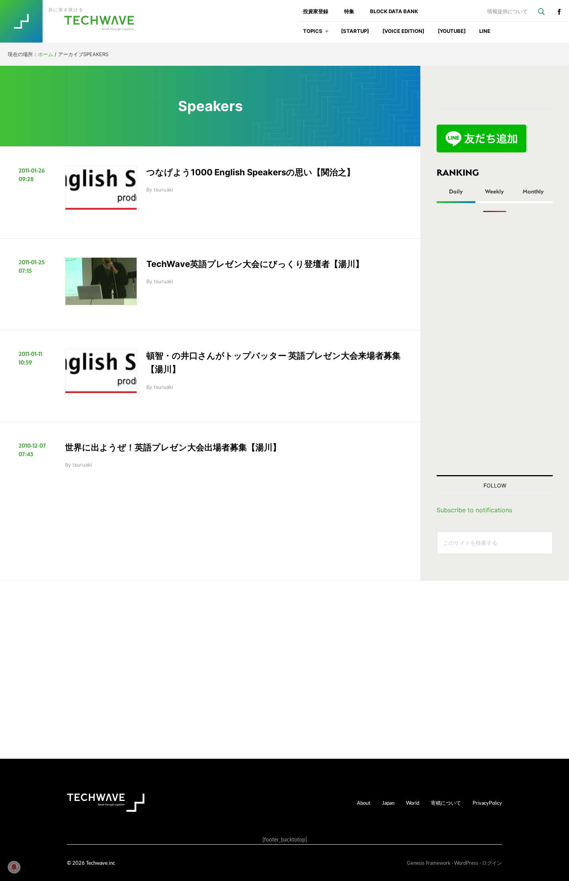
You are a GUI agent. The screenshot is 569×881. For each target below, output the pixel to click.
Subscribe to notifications (474, 510)
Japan (388, 802)
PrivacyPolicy (487, 802)
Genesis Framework (429, 862)
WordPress (466, 862)
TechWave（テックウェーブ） (74, 21)
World (412, 802)
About (363, 802)
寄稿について (446, 802)
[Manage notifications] (14, 867)
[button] (327, 33)
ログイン (492, 862)
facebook (559, 11)
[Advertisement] (495, 344)
